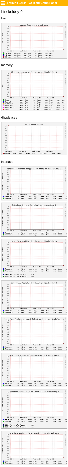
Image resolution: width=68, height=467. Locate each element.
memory (7, 65)
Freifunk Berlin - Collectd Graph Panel (32, 2)
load (4, 18)
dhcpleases (9, 117)
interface (7, 162)
